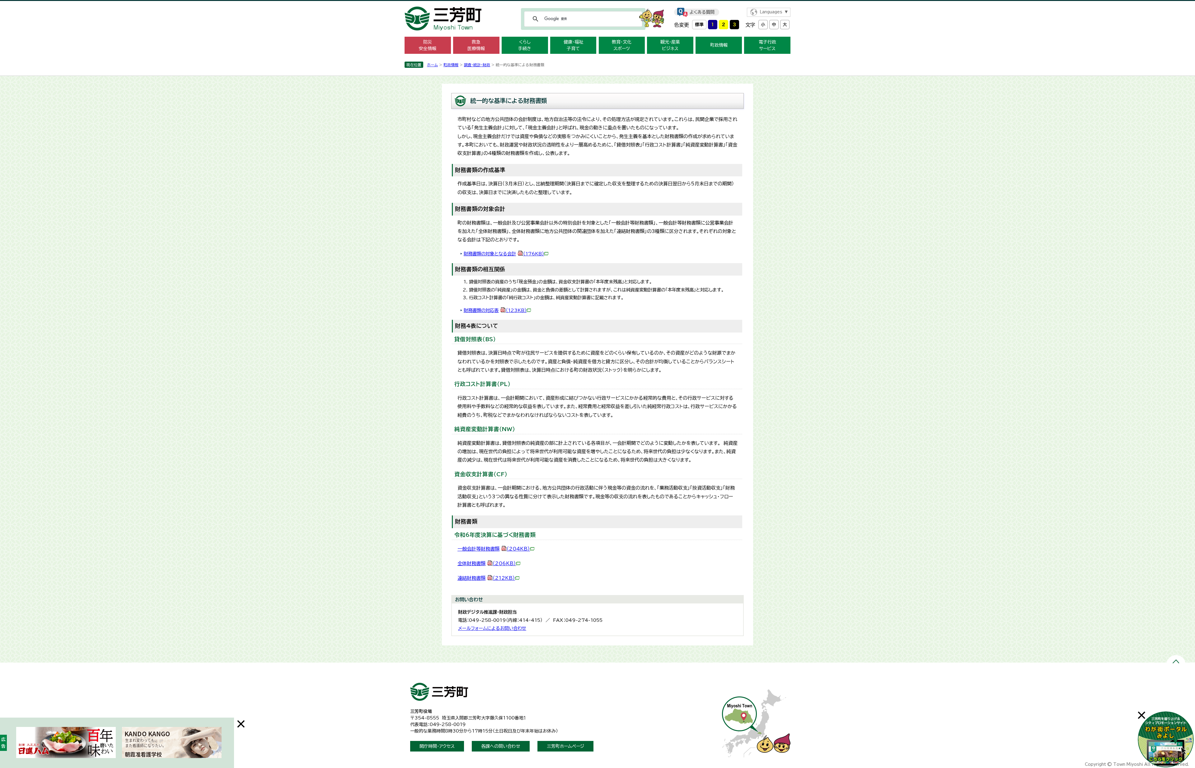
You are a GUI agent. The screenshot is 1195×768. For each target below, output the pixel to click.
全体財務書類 (486, 563)
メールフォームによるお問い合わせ (492, 628)
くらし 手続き (524, 45)
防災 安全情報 (427, 45)
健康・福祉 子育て (573, 45)
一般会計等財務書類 (493, 549)
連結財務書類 (486, 578)
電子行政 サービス (767, 45)
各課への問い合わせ (500, 746)
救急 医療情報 (476, 45)
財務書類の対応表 (495, 310)
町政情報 (719, 45)
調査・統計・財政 (477, 65)
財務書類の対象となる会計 (504, 253)
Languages (771, 12)
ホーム (432, 65)
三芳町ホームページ (565, 746)
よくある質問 (702, 12)
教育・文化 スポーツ (621, 45)
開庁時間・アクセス (437, 746)
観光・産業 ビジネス (670, 45)
